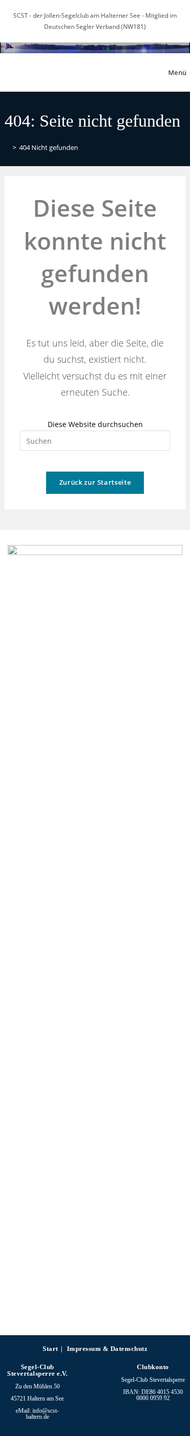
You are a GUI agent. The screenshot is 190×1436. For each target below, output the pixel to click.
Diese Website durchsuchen (95, 424)
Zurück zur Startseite (95, 482)
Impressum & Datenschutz (107, 1348)
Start (50, 1348)
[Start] (7, 147)
